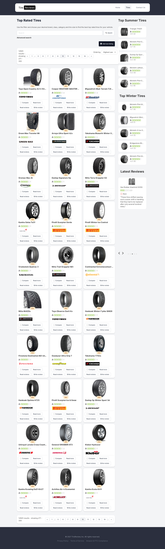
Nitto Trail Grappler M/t (62, 267)
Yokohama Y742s (93, 356)
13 (79, 56)
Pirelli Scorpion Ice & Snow (64, 400)
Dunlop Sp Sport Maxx (139, 55)
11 (68, 56)
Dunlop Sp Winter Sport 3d (97, 400)
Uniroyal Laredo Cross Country (33, 445)
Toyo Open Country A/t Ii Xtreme (34, 89)
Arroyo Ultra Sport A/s (62, 133)
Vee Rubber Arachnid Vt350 (131, 187)
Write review (38, 107)
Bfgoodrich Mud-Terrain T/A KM (100, 89)
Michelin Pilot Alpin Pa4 (139, 156)
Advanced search (24, 38)
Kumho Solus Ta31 (27, 222)
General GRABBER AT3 (62, 445)
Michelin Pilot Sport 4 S (139, 42)
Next (122, 253)
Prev (119, 253)
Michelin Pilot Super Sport (140, 81)
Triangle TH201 (136, 29)
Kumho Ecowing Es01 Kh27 (31, 489)
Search (110, 33)
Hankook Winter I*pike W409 (98, 311)
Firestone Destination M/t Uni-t (33, 356)
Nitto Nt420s (25, 311)
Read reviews (24, 107)
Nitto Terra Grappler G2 (96, 178)
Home (117, 7)
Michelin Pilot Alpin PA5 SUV (141, 104)
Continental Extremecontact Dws (100, 267)
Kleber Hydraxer (92, 445)
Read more (37, 103)
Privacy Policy (63, 541)
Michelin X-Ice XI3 (137, 130)
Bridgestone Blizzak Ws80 (140, 143)
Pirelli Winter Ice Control (96, 222)
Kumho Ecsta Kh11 (93, 489)
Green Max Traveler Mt (29, 133)
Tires (128, 7)
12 (73, 56)
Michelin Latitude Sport (139, 68)
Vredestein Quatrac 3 (28, 267)
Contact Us (140, 7)
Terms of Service (77, 541)
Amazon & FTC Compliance (97, 541)
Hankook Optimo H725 (29, 400)
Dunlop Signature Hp (61, 178)
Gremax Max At (26, 178)
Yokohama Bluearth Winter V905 (100, 133)
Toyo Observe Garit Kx (62, 311)
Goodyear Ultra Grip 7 (62, 356)
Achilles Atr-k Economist (63, 489)
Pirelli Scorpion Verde (62, 222)
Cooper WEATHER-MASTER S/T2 (67, 89)
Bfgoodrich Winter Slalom (140, 117)
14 (85, 56)
